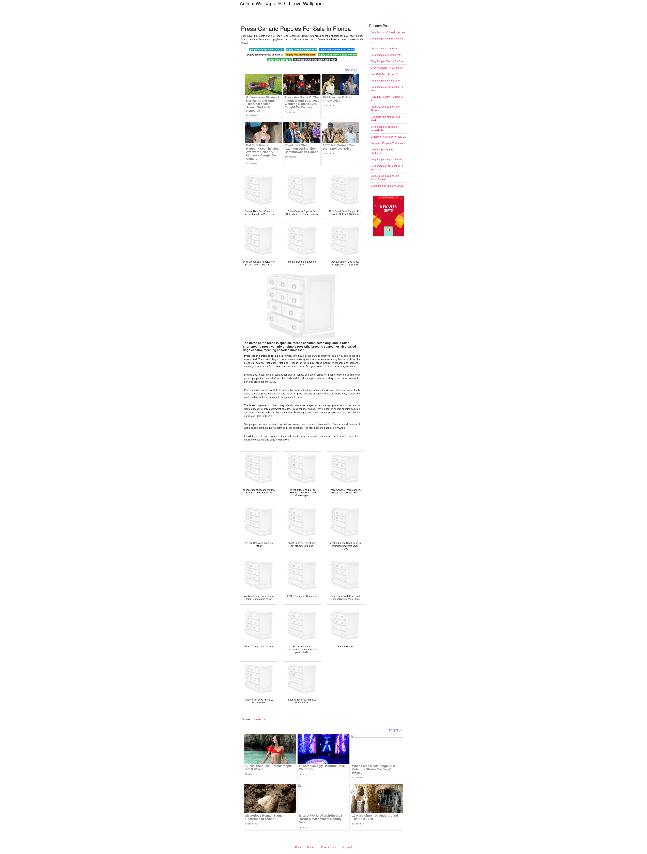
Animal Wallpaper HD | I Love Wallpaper (282, 3)
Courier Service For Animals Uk (387, 67)
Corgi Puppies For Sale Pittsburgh (383, 151)
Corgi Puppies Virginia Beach (386, 159)
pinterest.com (259, 719)
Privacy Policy (328, 847)
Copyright (347, 847)
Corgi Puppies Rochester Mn (386, 54)
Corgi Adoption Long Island (385, 80)
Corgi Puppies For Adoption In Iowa (387, 88)
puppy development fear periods (337, 49)
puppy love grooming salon (300, 54)
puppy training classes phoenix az (265, 54)
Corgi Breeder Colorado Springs (388, 32)
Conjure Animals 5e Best (384, 48)
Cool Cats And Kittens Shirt (385, 74)
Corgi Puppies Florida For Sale (387, 61)
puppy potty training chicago (301, 49)
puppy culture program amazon (266, 49)
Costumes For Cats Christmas (387, 185)
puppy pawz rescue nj (279, 59)
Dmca (298, 847)
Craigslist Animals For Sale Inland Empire (385, 177)
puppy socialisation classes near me (337, 54)
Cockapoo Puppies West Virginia (388, 143)
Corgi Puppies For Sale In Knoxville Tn (384, 128)
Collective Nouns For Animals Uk (388, 136)
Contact (311, 847)
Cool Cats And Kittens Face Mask (385, 118)
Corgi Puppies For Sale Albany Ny (387, 40)
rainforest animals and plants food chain (315, 59)
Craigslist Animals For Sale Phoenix (385, 108)
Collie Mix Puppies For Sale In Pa (387, 98)
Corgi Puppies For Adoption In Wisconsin (387, 167)
